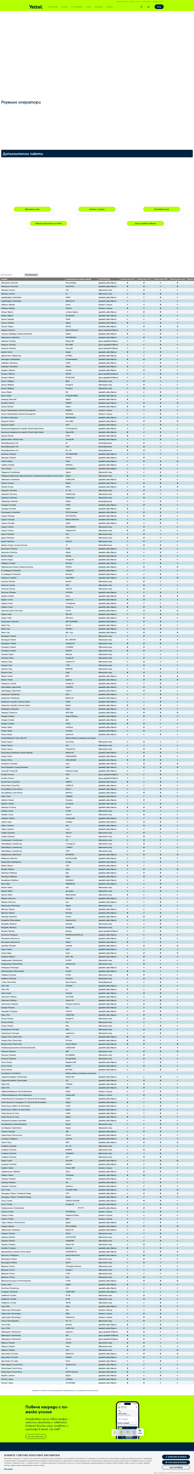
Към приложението (36, 1436)
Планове (64, 7)
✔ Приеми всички (176, 1457)
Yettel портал (146, 1)
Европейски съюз (32, 209)
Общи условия (158, 1472)
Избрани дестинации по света (48, 223)
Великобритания (161, 209)
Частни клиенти (122, 1)
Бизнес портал (158, 1)
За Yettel (109, 7)
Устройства (53, 7)
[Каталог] (36, 7)
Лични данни (167, 1472)
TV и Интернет (77, 7)
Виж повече (8, 1469)
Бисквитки (175, 1472)
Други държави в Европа (145, 223)
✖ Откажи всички (176, 1462)
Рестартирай (31, 275)
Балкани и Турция (97, 209)
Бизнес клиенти (134, 1)
